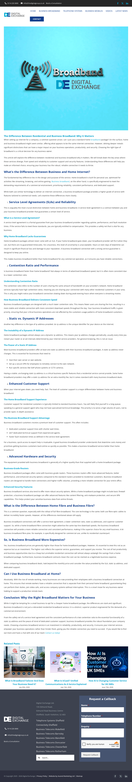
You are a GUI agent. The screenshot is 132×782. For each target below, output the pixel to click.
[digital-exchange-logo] (14, 13)
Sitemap (79, 779)
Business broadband (60, 181)
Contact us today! (52, 633)
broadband (95, 139)
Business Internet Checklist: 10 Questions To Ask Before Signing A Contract (107, 684)
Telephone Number (92, 719)
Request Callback (90, 758)
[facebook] (118, 3)
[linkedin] (127, 3)
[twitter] (122, 3)
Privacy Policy (42, 779)
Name (85, 708)
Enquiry (86, 730)
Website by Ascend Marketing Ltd (62, 779)
